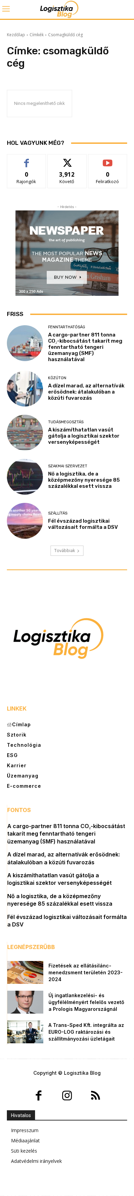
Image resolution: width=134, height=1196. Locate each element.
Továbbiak (64, 550)
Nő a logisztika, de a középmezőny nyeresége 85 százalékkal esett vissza (84, 480)
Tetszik (26, 159)
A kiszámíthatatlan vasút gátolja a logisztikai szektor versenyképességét (84, 436)
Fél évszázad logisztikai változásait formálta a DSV (83, 524)
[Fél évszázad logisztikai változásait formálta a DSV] (25, 521)
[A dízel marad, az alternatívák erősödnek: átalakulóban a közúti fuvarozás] (25, 389)
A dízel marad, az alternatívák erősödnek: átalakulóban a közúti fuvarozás (86, 392)
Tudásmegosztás (65, 422)
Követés (67, 159)
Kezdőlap (16, 35)
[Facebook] (38, 1096)
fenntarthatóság (66, 327)
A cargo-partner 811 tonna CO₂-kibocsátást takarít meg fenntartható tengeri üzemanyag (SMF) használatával (85, 347)
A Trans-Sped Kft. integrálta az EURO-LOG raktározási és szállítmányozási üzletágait (86, 1031)
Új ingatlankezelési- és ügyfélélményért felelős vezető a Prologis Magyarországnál (86, 1002)
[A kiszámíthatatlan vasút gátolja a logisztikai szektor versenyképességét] (25, 433)
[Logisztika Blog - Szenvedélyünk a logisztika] (67, 9)
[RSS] (95, 1096)
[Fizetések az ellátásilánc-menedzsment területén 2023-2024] (25, 972)
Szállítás (57, 513)
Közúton (57, 378)
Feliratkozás (107, 159)
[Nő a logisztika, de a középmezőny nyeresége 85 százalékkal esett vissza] (25, 477)
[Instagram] (67, 1096)
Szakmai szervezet (67, 466)
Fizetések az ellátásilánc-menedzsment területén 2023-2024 (85, 972)
